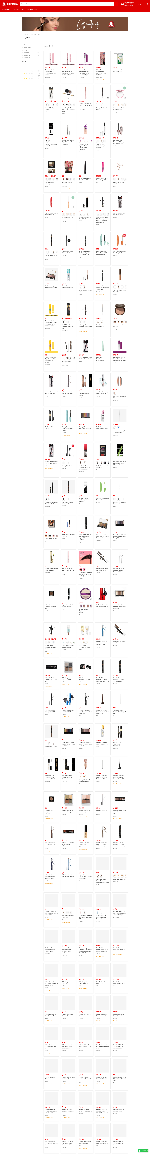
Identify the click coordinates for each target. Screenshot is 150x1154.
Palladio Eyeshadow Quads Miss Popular (101, 1015)
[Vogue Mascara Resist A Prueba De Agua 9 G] (68, 593)
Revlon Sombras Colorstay (49, 183)
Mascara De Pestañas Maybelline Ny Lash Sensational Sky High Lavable (50, 72)
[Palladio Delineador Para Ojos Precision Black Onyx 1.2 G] (102, 764)
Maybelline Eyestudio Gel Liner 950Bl (68, 252)
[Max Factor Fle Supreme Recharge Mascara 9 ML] (85, 380)
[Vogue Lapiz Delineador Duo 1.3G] (85, 274)
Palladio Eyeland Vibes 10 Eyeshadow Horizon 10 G (119, 812)
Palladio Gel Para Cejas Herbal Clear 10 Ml (102, 392)
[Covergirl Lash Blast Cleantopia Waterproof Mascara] (68, 415)
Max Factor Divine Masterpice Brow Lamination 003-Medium (67, 950)
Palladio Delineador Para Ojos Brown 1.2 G (68, 392)
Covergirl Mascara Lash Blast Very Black (119, 252)
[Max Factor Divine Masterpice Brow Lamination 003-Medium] (68, 936)
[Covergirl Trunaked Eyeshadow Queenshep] (85, 415)
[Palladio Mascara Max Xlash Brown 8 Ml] (51, 1003)
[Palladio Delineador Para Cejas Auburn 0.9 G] (85, 1033)
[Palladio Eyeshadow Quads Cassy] (85, 799)
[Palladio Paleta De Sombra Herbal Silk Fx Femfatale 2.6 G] (119, 1033)
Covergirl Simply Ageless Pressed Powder (83, 610)
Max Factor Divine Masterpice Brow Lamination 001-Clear (50, 777)
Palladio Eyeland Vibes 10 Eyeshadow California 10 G (68, 844)
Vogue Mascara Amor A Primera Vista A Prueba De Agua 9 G (85, 876)
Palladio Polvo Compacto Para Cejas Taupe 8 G (50, 812)
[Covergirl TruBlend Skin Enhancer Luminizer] (85, 764)
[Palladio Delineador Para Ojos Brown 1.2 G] (68, 380)
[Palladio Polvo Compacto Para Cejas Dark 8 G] (51, 593)
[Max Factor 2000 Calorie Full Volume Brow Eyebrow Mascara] (102, 863)
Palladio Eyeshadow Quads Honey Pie (84, 982)
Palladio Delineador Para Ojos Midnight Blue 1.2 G (51, 1143)
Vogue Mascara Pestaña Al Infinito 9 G (68, 535)
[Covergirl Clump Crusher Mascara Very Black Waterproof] (119, 450)
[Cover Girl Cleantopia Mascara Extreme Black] (102, 346)
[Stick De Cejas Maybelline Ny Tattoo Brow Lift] (102, 129)
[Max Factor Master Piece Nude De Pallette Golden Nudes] (102, 523)
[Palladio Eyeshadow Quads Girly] (68, 970)
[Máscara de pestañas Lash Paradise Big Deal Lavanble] (68, 557)
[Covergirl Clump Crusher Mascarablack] (102, 487)
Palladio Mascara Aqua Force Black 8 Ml (68, 710)
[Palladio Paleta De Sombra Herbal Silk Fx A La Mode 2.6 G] (51, 970)
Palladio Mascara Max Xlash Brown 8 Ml (50, 1015)
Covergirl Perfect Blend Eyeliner (102, 108)
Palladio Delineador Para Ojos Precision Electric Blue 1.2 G (67, 1046)
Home (26, 34)
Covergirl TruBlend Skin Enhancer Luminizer (85, 780)
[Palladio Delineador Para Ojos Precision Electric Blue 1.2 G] (68, 1033)
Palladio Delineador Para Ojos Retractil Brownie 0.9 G (50, 844)
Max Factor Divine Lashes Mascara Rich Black (67, 777)
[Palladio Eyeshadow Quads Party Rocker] (68, 666)
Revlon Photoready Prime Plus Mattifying (67, 286)
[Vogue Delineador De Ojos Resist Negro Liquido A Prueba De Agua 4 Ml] (85, 523)
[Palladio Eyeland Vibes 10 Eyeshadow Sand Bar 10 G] (119, 1066)
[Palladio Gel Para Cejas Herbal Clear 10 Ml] (102, 380)
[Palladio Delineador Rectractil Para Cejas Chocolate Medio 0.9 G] (102, 666)
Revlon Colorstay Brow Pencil (51, 256)
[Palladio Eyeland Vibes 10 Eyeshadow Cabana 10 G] (51, 666)
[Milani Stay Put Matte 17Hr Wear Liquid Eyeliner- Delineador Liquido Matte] (102, 201)
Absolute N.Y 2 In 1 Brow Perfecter (67, 362)
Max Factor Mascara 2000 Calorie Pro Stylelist (67, 503)
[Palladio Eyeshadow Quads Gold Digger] (68, 799)
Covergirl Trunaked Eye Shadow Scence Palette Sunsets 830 (51, 913)
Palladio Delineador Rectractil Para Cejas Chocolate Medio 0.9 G (102, 679)
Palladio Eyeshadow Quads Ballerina (67, 1015)
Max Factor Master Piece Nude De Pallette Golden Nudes (102, 536)
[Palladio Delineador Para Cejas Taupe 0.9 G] (119, 936)
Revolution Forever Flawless (67, 183)
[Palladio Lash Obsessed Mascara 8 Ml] (68, 1066)
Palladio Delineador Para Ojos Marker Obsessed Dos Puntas (102, 1111)
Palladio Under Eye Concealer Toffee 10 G (102, 1077)
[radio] (49, 46)
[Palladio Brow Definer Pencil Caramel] (85, 1003)
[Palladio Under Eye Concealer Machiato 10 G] (85, 1066)
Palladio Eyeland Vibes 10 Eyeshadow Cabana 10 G (51, 679)
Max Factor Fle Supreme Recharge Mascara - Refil (50, 949)
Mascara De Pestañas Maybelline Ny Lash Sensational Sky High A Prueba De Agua (68, 72)
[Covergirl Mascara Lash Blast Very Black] (119, 240)
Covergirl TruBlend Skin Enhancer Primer (68, 646)
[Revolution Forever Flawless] (68, 167)
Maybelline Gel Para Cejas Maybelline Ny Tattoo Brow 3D (84, 467)
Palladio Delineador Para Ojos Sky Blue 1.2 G (68, 875)
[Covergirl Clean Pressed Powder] (119, 309)
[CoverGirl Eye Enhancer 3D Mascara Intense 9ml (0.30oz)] (85, 557)
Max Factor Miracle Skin (119, 879)
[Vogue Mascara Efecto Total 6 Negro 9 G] (102, 167)
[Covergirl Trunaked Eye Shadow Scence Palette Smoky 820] (119, 523)
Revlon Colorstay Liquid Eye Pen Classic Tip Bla (85, 358)
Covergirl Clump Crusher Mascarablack (102, 498)
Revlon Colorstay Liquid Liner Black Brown (119, 213)
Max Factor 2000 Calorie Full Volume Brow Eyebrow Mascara (102, 880)
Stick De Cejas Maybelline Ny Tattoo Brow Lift (102, 146)
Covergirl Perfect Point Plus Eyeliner (51, 145)
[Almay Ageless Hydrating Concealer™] (85, 630)
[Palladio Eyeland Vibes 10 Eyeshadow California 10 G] (68, 831)
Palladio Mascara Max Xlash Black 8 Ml (85, 1142)
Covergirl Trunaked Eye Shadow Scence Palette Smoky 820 (119, 536)
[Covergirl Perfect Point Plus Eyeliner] (51, 129)
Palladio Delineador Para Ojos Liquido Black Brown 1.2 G (102, 711)
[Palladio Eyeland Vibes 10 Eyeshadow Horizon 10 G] (119, 799)
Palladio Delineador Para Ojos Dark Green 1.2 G (50, 1046)
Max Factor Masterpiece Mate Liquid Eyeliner (51, 503)
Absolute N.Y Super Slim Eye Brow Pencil (119, 503)
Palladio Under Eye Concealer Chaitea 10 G (85, 1110)
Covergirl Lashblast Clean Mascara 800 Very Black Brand (101, 252)
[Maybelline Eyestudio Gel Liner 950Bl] (68, 240)
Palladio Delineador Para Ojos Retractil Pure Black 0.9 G (85, 711)
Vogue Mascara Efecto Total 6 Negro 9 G (102, 179)
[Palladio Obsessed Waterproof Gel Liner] (85, 666)
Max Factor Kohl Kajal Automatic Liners (119, 431)
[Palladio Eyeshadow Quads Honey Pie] (85, 970)
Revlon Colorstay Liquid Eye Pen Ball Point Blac (51, 462)
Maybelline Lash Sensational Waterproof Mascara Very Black (119, 141)
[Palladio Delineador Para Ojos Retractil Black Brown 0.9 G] (102, 831)
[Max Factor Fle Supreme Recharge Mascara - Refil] (51, 936)
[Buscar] (116, 4)
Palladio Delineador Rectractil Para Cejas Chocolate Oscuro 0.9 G (119, 844)
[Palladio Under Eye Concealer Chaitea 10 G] (85, 1098)
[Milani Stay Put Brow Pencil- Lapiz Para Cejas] (119, 167)
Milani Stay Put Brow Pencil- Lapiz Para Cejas (119, 183)
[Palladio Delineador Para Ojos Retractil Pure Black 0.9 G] (85, 699)
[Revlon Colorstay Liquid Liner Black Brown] (119, 201)
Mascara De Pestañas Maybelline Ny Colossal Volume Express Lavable (51, 359)
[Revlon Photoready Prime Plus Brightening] (102, 731)
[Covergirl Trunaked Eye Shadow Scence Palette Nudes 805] (119, 593)
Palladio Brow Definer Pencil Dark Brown (102, 569)
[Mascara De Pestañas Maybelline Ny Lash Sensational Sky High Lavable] (51, 58)
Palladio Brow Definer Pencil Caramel (85, 1015)
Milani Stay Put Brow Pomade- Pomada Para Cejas (68, 109)
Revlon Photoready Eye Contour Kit (102, 466)
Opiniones (26, 68)
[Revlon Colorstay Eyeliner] (51, 92)
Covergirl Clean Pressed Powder (119, 325)
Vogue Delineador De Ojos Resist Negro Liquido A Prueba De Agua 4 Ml (85, 537)
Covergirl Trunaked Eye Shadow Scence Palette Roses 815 (85, 744)
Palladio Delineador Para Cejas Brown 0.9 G (102, 1142)
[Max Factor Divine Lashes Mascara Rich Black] (68, 764)
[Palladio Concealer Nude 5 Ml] (51, 1066)
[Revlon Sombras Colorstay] (51, 167)
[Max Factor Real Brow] (51, 731)
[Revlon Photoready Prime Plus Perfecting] (102, 415)
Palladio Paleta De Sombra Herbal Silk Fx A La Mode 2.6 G (51, 983)
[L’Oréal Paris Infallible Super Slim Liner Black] (68, 129)
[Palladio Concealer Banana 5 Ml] (85, 831)
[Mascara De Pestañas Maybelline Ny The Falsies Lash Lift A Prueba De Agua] (85, 58)
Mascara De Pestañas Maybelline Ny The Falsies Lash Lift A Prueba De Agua (85, 72)
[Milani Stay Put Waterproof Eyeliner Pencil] (51, 630)
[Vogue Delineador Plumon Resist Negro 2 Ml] (119, 699)
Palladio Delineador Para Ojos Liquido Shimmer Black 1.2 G (118, 777)
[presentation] (57, 104)
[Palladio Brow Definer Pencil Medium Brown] (119, 630)
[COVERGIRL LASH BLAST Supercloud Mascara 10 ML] (102, 900)
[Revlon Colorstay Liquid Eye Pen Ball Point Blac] (51, 450)
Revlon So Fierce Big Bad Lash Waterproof (102, 605)
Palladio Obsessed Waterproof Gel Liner (84, 678)
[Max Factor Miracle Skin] (119, 863)
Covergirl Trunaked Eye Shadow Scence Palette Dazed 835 (68, 744)
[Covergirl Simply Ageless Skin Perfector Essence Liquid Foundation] (85, 129)
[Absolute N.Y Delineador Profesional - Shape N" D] (102, 274)
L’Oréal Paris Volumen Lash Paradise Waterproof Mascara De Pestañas (102, 72)
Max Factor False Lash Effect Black (51, 427)
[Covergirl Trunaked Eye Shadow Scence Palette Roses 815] (85, 731)
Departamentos (6, 9)
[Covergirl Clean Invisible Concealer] (119, 274)
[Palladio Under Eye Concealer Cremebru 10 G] (68, 1098)
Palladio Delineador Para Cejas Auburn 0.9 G (85, 1046)
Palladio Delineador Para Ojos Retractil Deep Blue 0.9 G (50, 876)
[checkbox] (31, 47)
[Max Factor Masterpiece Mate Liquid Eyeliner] (51, 487)
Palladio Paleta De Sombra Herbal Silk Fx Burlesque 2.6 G (51, 1111)
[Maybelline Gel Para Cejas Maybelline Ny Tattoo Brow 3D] (85, 450)
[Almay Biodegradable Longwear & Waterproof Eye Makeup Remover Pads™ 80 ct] (85, 936)
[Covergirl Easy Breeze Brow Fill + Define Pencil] (85, 201)
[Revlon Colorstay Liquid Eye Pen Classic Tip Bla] (85, 346)
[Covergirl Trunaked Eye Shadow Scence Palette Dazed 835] (68, 731)
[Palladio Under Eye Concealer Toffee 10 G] (102, 1066)
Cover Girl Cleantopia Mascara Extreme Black (101, 358)
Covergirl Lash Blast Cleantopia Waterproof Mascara (68, 428)
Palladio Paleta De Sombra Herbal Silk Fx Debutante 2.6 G (119, 1143)
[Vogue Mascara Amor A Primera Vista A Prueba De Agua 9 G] (85, 863)
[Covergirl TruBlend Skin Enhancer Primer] (68, 630)
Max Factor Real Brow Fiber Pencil (68, 916)
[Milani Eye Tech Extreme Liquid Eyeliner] (85, 309)
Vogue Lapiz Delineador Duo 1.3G (85, 290)
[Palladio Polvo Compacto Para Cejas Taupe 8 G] (51, 799)
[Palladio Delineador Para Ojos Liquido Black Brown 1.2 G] (102, 699)
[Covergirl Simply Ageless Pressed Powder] (85, 593)
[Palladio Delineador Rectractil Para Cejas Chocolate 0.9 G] (119, 666)
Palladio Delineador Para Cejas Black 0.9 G (119, 982)
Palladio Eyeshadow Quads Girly (67, 982)
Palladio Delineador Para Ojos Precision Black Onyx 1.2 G (101, 777)
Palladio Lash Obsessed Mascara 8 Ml (68, 1077)
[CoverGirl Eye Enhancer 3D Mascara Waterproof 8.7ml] (85, 900)
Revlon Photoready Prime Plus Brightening (102, 743)
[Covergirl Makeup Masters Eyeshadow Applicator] (85, 487)
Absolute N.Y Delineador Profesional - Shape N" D (102, 287)
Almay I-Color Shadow (51, 538)
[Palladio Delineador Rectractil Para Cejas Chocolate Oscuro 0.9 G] (119, 831)
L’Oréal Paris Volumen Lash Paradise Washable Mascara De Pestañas (85, 105)
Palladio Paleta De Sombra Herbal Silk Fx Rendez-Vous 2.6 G (102, 949)
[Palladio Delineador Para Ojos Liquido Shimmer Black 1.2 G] (119, 764)
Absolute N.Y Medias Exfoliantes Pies (118, 70)
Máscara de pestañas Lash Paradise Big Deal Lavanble (68, 570)
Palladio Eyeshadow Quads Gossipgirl (118, 1015)
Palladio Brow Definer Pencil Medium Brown (119, 642)
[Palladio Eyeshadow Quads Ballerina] (68, 1003)
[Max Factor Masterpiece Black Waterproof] (51, 557)
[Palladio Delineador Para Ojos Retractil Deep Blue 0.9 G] (51, 863)
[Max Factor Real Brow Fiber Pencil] (68, 900)
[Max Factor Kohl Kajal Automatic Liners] (119, 415)
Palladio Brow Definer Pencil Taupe (102, 982)
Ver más (24, 61)
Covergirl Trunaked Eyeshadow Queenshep (85, 427)
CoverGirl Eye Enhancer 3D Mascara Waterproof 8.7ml (85, 917)
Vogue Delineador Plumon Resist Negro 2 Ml (119, 711)
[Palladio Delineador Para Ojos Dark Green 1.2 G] (51, 1033)
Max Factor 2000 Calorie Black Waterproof (118, 744)
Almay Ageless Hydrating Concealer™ (85, 646)
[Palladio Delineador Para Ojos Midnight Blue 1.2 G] (51, 1130)
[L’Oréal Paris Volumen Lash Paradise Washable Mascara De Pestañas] (85, 92)
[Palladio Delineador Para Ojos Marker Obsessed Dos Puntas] (102, 1098)
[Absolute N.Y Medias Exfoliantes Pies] (119, 58)
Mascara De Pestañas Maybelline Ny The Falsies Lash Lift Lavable (119, 358)
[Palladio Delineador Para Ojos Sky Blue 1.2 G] (68, 863)
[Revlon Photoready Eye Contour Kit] (102, 450)
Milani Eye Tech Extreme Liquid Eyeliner (85, 325)
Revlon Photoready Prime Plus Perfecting (102, 427)
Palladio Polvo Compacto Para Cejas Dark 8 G (50, 606)
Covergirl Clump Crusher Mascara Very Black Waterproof (119, 463)
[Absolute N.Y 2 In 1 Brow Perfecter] (68, 346)
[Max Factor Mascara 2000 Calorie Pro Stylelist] (68, 487)
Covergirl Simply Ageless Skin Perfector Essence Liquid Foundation (85, 147)
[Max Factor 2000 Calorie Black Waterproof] (119, 731)
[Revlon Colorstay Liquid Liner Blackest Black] (51, 380)
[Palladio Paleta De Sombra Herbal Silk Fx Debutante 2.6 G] (119, 1130)
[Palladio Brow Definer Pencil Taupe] (102, 970)
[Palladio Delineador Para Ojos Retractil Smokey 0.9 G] (119, 557)
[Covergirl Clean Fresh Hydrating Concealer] (68, 201)
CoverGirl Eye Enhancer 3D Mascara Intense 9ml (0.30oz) (85, 574)
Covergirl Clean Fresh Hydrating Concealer (67, 218)
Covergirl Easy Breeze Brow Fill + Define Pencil (85, 218)
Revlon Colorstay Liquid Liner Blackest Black (51, 392)
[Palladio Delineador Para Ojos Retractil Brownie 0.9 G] (51, 831)
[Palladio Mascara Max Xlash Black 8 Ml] (85, 1130)
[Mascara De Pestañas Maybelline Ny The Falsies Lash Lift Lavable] (119, 346)
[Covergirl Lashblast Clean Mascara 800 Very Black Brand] (102, 240)
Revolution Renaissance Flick (119, 397)
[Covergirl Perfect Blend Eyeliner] (102, 92)
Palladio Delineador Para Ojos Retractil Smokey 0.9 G (118, 570)
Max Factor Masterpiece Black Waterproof (51, 569)
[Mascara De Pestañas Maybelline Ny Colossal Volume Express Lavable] (51, 346)
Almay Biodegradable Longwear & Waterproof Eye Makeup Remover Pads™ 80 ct (85, 950)
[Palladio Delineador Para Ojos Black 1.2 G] (51, 699)
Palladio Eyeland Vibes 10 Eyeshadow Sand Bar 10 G (119, 1078)
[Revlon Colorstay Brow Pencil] (51, 240)
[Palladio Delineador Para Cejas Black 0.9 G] (119, 970)
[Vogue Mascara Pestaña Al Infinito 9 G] (68, 523)
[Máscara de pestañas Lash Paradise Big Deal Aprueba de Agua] (119, 900)
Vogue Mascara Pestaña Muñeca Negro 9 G (51, 213)
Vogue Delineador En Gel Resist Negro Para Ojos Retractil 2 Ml (85, 252)
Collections (33, 34)
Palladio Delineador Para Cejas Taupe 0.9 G (119, 948)
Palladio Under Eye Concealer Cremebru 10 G (68, 1111)
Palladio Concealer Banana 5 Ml (84, 843)
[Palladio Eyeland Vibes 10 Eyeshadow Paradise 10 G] (102, 1033)
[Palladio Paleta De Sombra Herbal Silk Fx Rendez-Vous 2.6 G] (102, 936)
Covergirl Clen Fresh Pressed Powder (118, 108)
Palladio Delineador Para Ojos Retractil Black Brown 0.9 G (101, 844)
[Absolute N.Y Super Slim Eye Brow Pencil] (119, 487)
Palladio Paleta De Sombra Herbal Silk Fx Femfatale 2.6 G (119, 1046)
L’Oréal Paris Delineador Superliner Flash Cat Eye (68, 326)
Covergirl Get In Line (67, 466)
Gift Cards (16, 9)
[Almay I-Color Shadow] (51, 523)
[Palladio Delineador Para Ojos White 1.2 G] (102, 799)
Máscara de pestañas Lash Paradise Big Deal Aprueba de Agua (119, 913)
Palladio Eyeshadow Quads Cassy (84, 811)
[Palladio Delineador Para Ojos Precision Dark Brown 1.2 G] (68, 1130)
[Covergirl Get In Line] (68, 450)
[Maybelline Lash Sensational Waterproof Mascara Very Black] (119, 129)
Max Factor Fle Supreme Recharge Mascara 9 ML (84, 393)
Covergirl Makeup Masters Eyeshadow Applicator (84, 499)
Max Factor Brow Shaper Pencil (100, 325)
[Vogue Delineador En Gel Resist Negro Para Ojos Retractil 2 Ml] (85, 240)
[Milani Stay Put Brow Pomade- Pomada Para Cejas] (68, 92)
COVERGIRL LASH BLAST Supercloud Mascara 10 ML (101, 917)
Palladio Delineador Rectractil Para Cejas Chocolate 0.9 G (118, 679)
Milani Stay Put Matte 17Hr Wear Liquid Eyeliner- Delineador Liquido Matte (102, 219)
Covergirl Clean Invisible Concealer (119, 290)
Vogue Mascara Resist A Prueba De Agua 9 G (68, 605)
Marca (25, 45)
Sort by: (121, 46)
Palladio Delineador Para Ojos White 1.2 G (102, 811)
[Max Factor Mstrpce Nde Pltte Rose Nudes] (51, 274)
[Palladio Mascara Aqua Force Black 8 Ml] (68, 699)
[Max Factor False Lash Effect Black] (51, 415)
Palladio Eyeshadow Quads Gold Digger (67, 811)
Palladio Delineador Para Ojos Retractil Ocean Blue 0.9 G (101, 643)
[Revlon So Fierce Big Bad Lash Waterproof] (102, 593)
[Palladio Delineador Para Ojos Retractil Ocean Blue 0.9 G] (102, 630)
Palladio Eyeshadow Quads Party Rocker (67, 678)
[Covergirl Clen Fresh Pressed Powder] (119, 92)
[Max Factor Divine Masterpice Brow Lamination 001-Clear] (51, 764)
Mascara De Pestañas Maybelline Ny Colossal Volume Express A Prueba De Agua (51, 323)
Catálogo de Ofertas (32, 9)
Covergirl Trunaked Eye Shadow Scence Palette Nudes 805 (119, 606)
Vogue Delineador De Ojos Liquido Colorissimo (85, 179)
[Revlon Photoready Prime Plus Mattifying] (68, 274)
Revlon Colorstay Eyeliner (49, 108)
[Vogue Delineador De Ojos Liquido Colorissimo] (85, 167)
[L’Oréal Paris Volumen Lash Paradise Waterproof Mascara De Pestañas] (102, 58)
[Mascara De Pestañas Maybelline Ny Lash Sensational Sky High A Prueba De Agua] (68, 58)
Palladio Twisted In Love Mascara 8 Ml (118, 1110)
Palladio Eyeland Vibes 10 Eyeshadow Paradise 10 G (102, 1046)
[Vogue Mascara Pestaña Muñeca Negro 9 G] (51, 201)
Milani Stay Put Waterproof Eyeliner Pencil (50, 647)
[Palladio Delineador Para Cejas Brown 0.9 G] (102, 1130)
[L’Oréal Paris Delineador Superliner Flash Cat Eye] (68, 309)
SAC (22, 9)
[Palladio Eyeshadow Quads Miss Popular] (102, 1003)
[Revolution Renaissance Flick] (119, 380)
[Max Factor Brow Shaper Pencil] (102, 309)
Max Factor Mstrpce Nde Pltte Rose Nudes (51, 286)
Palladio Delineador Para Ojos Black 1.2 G (50, 710)
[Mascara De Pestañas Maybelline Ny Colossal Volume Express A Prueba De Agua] (51, 309)
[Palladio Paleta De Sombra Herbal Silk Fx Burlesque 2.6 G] (51, 1098)
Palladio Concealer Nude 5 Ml (50, 1077)
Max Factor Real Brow (51, 746)
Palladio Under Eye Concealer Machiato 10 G (85, 1078)
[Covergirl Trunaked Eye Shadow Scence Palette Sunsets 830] (51, 900)
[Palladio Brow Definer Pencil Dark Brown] (102, 557)
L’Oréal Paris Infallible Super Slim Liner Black (68, 141)
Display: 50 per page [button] (85, 46)
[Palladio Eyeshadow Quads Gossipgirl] (119, 1003)
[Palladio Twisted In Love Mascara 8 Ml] (119, 1098)
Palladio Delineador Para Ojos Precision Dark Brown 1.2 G (67, 1143)
